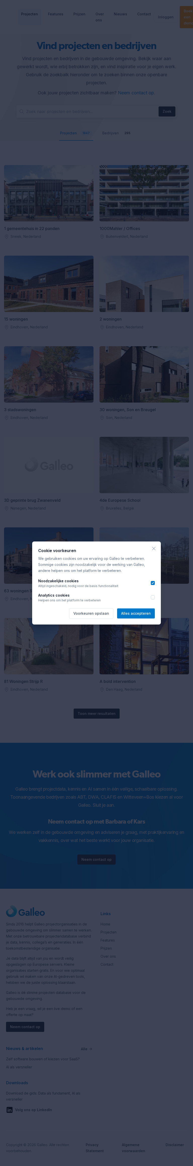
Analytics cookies (54, 595)
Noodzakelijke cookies (58, 581)
